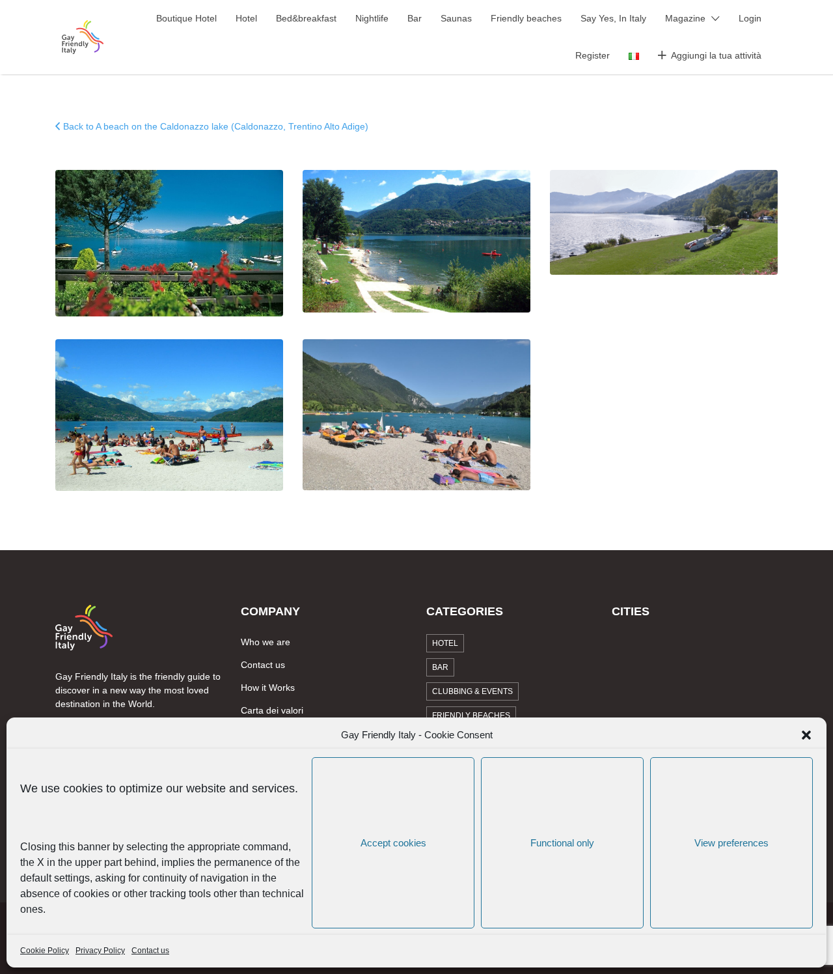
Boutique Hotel (186, 18)
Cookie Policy (44, 950)
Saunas (456, 18)
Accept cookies (393, 842)
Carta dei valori (272, 710)
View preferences (731, 842)
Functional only (562, 842)
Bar (414, 18)
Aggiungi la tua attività (716, 55)
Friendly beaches (526, 18)
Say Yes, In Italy (613, 18)
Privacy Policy (100, 950)
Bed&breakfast (306, 18)
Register (592, 55)
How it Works (268, 687)
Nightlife (372, 18)
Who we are (265, 642)
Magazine (685, 18)
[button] (806, 735)
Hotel (246, 18)
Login (750, 18)
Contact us (150, 950)
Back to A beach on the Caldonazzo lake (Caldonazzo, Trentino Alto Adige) (215, 126)
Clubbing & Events (472, 691)
